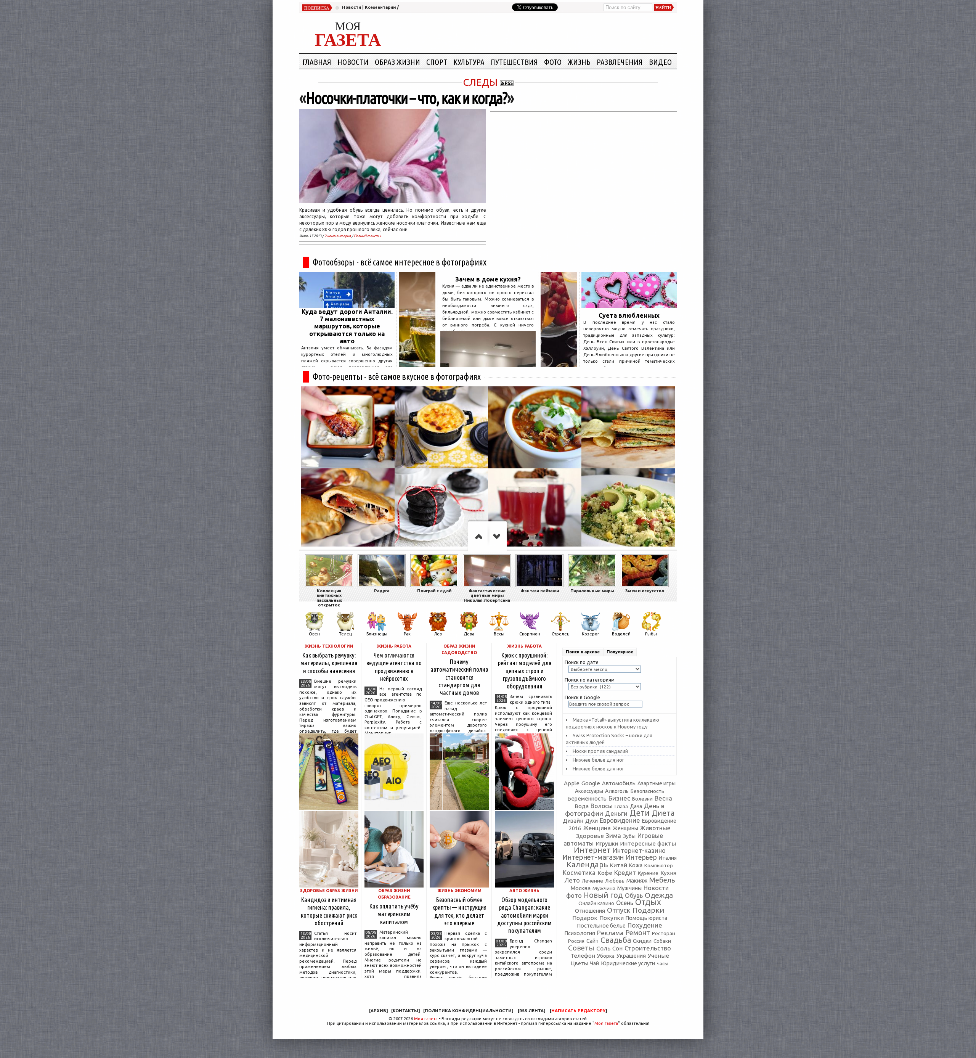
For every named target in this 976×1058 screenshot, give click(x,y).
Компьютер (658, 865)
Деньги (616, 813)
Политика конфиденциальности (468, 1010)
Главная (316, 61)
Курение (648, 873)
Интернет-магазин (593, 857)
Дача (636, 806)
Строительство (647, 948)
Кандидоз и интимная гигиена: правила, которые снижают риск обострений (329, 911)
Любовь (614, 881)
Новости (351, 7)
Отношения (590, 910)
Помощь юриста (646, 918)
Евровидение (620, 820)
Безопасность (647, 791)
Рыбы (651, 634)
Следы (480, 82)
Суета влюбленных (629, 315)
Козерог (590, 634)
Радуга (381, 590)
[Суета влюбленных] (629, 305)
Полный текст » (367, 236)
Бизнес (619, 798)
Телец (345, 634)
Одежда (659, 895)
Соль (603, 948)
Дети (639, 812)
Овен (314, 634)
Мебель (662, 880)
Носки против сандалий (600, 751)
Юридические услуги (628, 963)
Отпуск (619, 910)
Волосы (602, 805)
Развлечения (620, 61)
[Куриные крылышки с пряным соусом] (348, 427)
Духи (591, 821)
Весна (663, 798)
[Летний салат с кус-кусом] (628, 509)
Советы (581, 948)
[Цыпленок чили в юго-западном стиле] (534, 427)
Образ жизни (397, 61)
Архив (378, 1010)
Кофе (604, 873)
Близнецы (376, 634)
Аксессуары (589, 791)
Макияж (636, 880)
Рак (407, 634)
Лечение (592, 881)
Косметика (579, 872)
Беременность (587, 798)
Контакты (405, 1010)
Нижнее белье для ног (598, 759)
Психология (579, 933)
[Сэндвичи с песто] (628, 427)
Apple (572, 783)
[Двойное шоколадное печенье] (441, 509)
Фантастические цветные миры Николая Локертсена (487, 595)
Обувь (634, 895)
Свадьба (615, 940)
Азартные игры (656, 783)
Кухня (668, 873)
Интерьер (641, 857)
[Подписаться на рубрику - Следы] (507, 82)
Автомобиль (619, 783)
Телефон (582, 955)
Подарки (648, 910)
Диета (663, 813)
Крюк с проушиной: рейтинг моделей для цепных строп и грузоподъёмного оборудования (524, 670)
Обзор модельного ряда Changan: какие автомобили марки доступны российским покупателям (524, 915)
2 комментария (337, 236)
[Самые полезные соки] (559, 365)
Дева (469, 634)
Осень (624, 902)
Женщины (625, 828)
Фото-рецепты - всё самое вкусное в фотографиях (397, 376)
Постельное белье (601, 926)
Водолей (621, 634)
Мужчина (603, 888)
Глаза (621, 806)
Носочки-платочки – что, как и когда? (406, 98)
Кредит (625, 872)
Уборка (606, 956)
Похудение (645, 925)
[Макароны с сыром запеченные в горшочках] (441, 427)
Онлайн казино (596, 903)
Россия (576, 941)
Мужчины (629, 888)
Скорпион (529, 634)
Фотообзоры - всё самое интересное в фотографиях (399, 262)
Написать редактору (578, 1010)
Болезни (642, 799)
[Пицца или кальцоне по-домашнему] (348, 509)
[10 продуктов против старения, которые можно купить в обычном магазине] (417, 365)
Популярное (620, 652)
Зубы (629, 836)
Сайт (592, 941)
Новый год (603, 895)
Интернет (592, 850)
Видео (660, 61)
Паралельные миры (592, 590)
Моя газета (426, 1018)
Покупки (611, 918)
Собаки (662, 941)
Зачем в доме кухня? (488, 279)
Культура (469, 61)
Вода (582, 806)
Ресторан (663, 933)
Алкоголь (617, 791)
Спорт (436, 61)
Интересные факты (648, 843)
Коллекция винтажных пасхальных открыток (329, 597)
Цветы (579, 963)
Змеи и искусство (644, 590)
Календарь (587, 864)
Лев (438, 634)
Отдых (648, 902)
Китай (618, 865)
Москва (581, 888)
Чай (594, 963)
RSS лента (531, 1010)
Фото (553, 61)
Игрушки (607, 843)
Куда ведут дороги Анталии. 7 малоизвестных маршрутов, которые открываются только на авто (347, 326)
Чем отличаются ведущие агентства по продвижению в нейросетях (394, 666)
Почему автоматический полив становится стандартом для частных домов (459, 677)
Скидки (642, 941)
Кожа (635, 865)
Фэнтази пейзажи (539, 590)
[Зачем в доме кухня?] (488, 365)
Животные (655, 828)
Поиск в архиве (583, 652)
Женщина (597, 828)
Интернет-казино (639, 850)
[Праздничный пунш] (534, 509)
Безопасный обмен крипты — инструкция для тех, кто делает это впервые (459, 911)
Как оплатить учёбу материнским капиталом (394, 913)
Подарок (584, 918)
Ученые (658, 955)
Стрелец (560, 634)
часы (662, 963)
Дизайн (573, 820)
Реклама (610, 932)
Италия (668, 858)
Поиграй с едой (434, 590)
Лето (572, 880)
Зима (613, 835)
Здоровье (590, 836)
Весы (499, 634)
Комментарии (380, 7)
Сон (617, 948)
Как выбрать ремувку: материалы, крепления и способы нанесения (328, 662)
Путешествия (514, 61)
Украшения (631, 955)
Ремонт (637, 932)
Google (590, 783)
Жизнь (579, 61)
